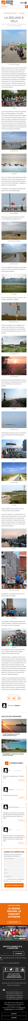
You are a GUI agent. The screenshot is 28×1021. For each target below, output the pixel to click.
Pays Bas (21, 13)
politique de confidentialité (14, 881)
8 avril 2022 (22, 807)
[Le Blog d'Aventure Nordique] (7, 3)
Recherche (26, 6)
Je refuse (14, 1017)
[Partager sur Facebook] (9, 698)
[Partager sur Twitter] (14, 698)
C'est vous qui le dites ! (10, 13)
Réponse (21, 780)
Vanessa (17, 705)
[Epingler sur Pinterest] (19, 698)
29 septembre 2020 (18, 770)
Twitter (11, 969)
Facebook (5, 969)
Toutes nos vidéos (13, 922)
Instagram (17, 969)
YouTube (22, 969)
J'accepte (14, 1013)
